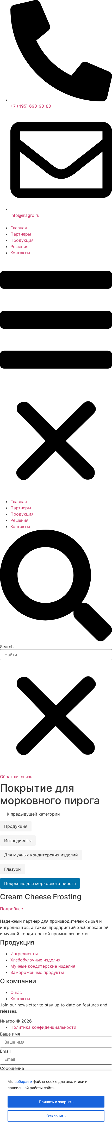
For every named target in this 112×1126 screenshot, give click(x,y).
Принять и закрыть (56, 1101)
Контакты (20, 252)
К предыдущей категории (32, 814)
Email (5, 1051)
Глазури (12, 869)
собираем (23, 1081)
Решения (19, 246)
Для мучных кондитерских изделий (41, 854)
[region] (56, 1098)
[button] (56, 377)
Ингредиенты (18, 840)
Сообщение (12, 1068)
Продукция (22, 240)
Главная (18, 227)
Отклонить (56, 1116)
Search (7, 647)
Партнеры (20, 234)
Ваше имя (10, 1034)
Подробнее (11, 908)
